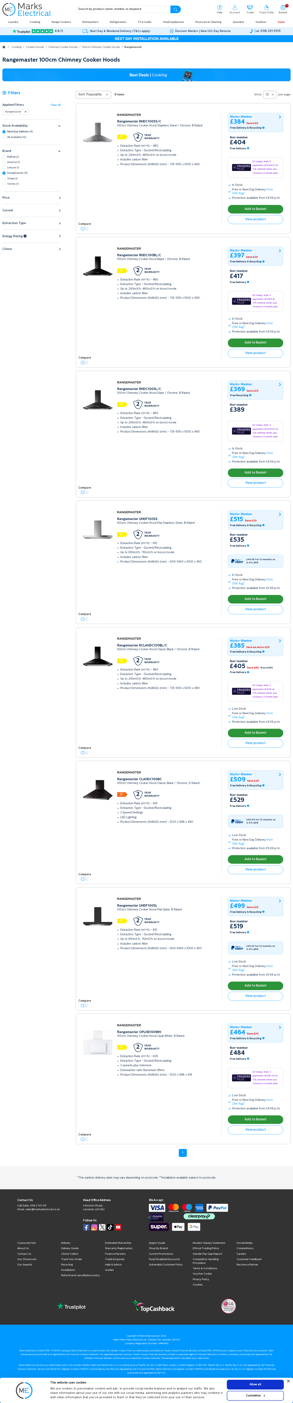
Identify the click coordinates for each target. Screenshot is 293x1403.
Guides (109, 1270)
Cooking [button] (35, 22)
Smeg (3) (12, 178)
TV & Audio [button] (144, 22)
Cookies (198, 1285)
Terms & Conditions (205, 1268)
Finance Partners (115, 1254)
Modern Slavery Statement (209, 1243)
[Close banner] (288, 1381)
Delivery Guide (70, 1248)
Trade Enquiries (115, 1259)
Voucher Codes (202, 1274)
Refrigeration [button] (118, 22)
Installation (68, 1270)
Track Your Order (71, 1259)
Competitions (245, 1248)
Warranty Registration (119, 1248)
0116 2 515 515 (38, 1205)
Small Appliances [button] (173, 22)
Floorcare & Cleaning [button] (208, 22)
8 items (119, 94)
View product (255, 219)
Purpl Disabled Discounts (164, 1259)
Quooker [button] (238, 22)
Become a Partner (247, 1264)
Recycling (67, 1264)
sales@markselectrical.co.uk (42, 1209)
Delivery (66, 1243)
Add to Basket (255, 209)
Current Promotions (161, 1254)
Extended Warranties (118, 1243)
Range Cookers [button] (61, 22)
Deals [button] (281, 22)
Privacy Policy (201, 1279)
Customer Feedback (249, 1259)
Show (258, 94)
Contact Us (24, 1254)
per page (284, 94)
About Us (23, 1248)
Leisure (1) (13, 167)
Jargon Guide (157, 1243)
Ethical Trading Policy (206, 1248)
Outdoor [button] (261, 22)
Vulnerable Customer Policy (166, 1264)
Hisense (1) (13, 162)
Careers (241, 1254)
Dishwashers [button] (90, 22)
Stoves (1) (13, 184)
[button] (31, 125)
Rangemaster (13, 112)
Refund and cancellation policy (80, 1275)
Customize (253, 1395)
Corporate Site (26, 1243)
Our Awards (24, 1264)
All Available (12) (16, 137)
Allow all (255, 1384)
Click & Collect (69, 1254)
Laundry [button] (13, 22)
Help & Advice (113, 1264)
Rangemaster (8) (17, 173)
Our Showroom (26, 1259)
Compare (84, 224)
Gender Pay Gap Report (207, 1254)
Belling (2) (13, 157)
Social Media (244, 1243)
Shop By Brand (158, 1248)
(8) (20, 131)
